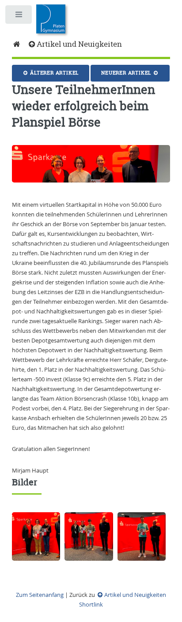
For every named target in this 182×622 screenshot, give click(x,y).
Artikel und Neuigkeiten (79, 44)
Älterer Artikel (53, 73)
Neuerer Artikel (127, 73)
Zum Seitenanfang (40, 595)
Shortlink (91, 604)
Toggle (19, 16)
